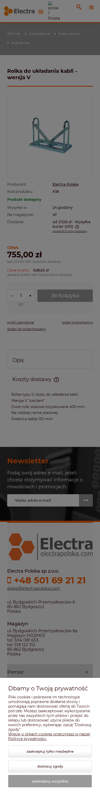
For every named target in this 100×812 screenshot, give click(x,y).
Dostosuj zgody (50, 766)
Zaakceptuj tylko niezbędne (50, 751)
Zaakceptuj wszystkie (50, 781)
